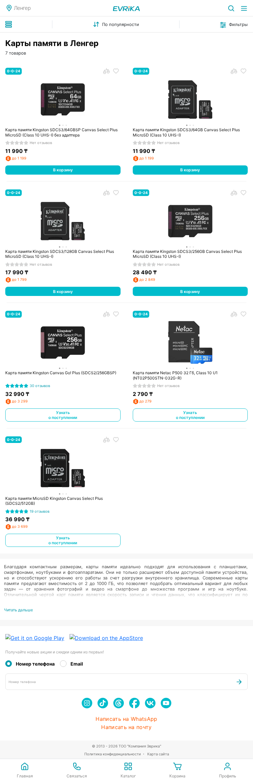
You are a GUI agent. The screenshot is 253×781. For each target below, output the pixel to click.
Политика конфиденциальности (112, 754)
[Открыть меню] (244, 8)
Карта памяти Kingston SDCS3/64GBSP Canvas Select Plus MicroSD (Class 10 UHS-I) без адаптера (61, 132)
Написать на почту (126, 727)
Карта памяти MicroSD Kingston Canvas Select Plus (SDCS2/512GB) (54, 501)
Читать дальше (18, 609)
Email (76, 664)
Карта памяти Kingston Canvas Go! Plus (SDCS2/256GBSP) (60, 372)
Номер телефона (35, 664)
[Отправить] (239, 681)
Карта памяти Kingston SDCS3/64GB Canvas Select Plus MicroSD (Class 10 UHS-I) (186, 132)
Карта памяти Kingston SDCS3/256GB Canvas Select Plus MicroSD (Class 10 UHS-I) (187, 254)
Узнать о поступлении (62, 415)
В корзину (63, 169)
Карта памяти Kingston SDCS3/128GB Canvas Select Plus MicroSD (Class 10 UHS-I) (59, 254)
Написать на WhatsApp (126, 719)
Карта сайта (158, 754)
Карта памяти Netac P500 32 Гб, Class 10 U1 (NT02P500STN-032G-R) (175, 375)
